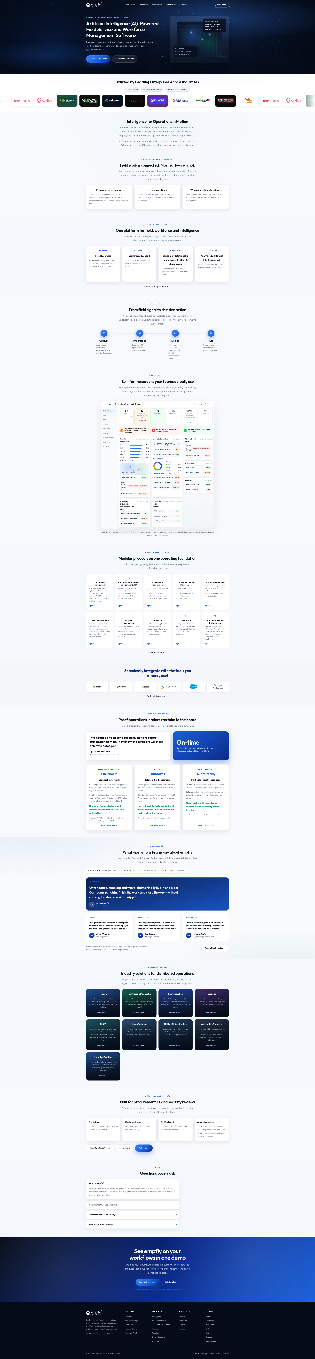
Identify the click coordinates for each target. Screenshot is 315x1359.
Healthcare (183, 1320)
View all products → (157, 652)
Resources (169, 4)
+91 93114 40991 (107, 1333)
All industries (183, 1329)
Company (183, 4)
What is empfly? (133, 1183)
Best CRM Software (159, 1320)
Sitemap (226, 1353)
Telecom (182, 1316)
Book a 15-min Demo (98, 59)
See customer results (124, 59)
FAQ (207, 1329)
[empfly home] (94, 4)
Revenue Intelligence (132, 1320)
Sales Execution (130, 1324)
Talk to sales (143, 1148)
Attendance (156, 1329)
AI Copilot (155, 1341)
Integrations (124, 1148)
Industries (156, 4)
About (208, 1316)
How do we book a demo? (133, 1224)
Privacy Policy (200, 1353)
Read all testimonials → (215, 948)
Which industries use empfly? (133, 1214)
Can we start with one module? (133, 1204)
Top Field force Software (161, 1324)
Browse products (174, 1289)
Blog (207, 1333)
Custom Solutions (158, 1337)
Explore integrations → (157, 696)
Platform (129, 4)
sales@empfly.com (93, 1333)
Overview (128, 1316)
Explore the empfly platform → (157, 286)
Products (142, 4)
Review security (158, 1289)
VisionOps (155, 1333)
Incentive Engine (131, 1329)
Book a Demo (220, 4)
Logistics (182, 1324)
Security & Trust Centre (100, 1148)
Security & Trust (131, 1333)
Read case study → (109, 825)
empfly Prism (157, 1316)
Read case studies (141, 1289)
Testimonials (210, 1320)
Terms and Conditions (214, 1353)
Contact (209, 1337)
